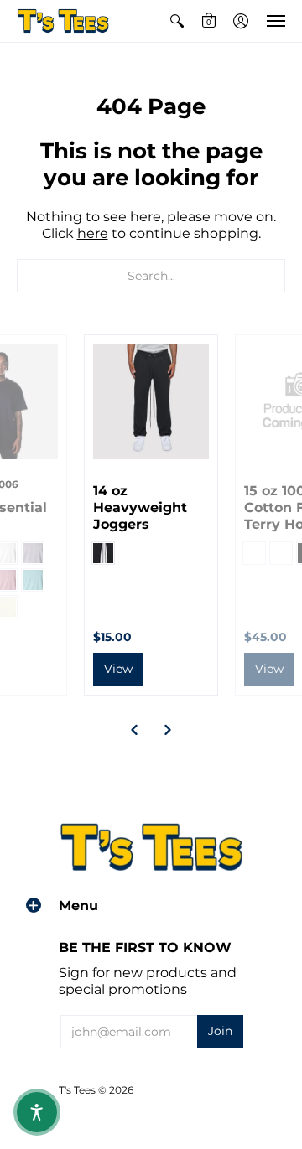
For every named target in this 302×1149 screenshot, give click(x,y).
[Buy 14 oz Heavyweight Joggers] (151, 401)
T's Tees (77, 1090)
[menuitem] (177, 21)
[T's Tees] (63, 21)
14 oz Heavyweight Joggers (140, 507)
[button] (177, 21)
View (118, 668)
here (92, 233)
